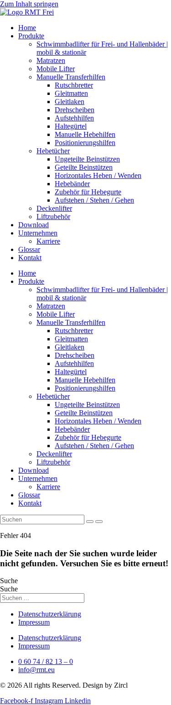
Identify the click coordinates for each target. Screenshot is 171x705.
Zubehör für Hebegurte (88, 192)
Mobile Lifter (55, 69)
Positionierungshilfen (85, 142)
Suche (9, 581)
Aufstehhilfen (74, 118)
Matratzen (50, 60)
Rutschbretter (74, 85)
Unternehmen (37, 233)
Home (27, 27)
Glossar (29, 249)
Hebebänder (72, 184)
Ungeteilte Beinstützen (87, 159)
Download (33, 225)
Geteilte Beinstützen (84, 167)
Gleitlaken (69, 101)
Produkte (31, 36)
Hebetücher (53, 151)
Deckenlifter (54, 208)
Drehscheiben (74, 110)
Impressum (34, 622)
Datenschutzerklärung (49, 614)
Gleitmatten (71, 93)
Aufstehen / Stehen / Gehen (94, 200)
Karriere (48, 241)
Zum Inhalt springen (29, 4)
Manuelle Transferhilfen (70, 77)
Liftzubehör (53, 216)
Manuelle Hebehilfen (85, 134)
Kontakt (29, 257)
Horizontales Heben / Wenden (98, 175)
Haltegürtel (71, 126)
